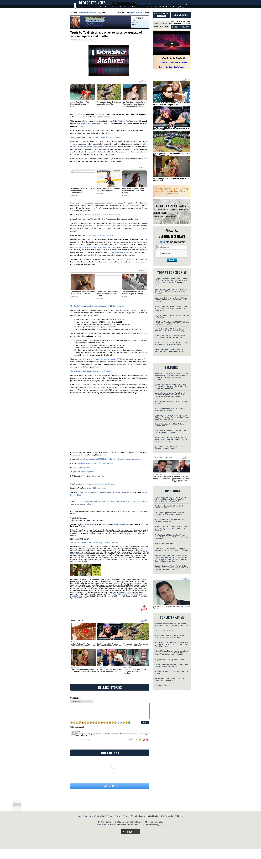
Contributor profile (90, 25)
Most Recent (167, 7)
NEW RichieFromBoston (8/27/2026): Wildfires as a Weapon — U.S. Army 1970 (172, 323)
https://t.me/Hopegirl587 (86, 472)
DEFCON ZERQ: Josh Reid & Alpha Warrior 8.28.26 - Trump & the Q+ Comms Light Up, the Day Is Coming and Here (172, 417)
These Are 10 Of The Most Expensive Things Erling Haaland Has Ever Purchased (181, 479)
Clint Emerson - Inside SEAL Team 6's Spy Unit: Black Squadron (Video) (170, 431)
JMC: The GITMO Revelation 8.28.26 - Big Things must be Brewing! (170, 409)
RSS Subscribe (167, 816)
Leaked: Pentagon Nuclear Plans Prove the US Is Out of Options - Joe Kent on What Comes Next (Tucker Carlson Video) (170, 395)
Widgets (179, 816)
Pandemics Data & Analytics (105, 359)
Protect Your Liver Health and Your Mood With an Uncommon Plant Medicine (171, 665)
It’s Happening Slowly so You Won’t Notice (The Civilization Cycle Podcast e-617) (170, 636)
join (80, 517)
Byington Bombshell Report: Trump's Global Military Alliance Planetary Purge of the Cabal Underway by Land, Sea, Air (171, 568)
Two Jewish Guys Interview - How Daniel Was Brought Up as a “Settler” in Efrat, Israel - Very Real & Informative (171, 644)
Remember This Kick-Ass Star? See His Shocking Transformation (83, 191)
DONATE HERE (161, 16)
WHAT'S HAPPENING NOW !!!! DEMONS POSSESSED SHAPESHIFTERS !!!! (170, 336)
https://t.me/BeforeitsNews (164, 217)
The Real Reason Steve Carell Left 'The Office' (162, 477)
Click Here (89, 524)
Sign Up (187, 4)
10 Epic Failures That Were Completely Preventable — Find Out (83, 645)
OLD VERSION (181, 14)
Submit (171, 260)
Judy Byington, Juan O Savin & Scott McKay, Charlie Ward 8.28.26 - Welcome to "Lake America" (171, 291)
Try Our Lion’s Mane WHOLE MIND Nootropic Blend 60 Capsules (94, 543)
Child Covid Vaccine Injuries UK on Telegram (104, 215)
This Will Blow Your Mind (164, 544)
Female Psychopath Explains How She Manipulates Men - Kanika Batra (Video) (169, 350)
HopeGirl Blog (75, 495)
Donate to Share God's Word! (172, 67)
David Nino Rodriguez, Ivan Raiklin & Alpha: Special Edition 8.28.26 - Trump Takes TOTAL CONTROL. (171, 299)
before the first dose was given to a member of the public (94, 247)
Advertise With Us (93, 816)
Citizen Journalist (119, 524)
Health (96, 7)
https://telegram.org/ (181, 209)
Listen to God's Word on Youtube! (172, 62)
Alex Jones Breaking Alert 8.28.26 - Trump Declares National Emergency (170, 447)
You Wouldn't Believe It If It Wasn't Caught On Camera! (132, 293)
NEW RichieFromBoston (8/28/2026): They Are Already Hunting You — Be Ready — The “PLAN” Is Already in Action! (171, 386)
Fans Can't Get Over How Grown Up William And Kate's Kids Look (109, 670)
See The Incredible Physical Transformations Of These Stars (109, 645)
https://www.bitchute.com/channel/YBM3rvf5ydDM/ (95, 463)
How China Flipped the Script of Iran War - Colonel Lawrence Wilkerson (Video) (170, 513)
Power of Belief (117, 7)
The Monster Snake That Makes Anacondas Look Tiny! (135, 645)
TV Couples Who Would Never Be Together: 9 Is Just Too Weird (83, 670)
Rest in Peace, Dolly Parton (165, 630)
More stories (99, 25)
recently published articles (119, 252)
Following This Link (79, 598)
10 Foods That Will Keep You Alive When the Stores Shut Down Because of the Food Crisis (171, 624)
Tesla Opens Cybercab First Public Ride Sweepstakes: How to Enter (169, 679)
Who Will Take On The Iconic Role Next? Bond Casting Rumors (171, 607)
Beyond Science (105, 7)
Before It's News (92, 2)
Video (153, 7)
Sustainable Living (130, 7)
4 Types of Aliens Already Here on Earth (169, 660)
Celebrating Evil (161, 685)
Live (148, 7)
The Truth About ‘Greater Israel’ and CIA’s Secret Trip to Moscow (170, 520)
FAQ (104, 816)
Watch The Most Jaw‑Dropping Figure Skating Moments (108, 189)
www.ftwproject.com (96, 476)
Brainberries (74, 195)
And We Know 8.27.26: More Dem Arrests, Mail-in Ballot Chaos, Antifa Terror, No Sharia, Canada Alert (171, 537)
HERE (96, 367)
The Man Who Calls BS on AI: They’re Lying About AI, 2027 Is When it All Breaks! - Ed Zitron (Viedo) (171, 308)
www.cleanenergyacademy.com (103, 484)
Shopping (176, 7)
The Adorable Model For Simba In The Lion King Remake (83, 293)
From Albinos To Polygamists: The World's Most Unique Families (135, 671)
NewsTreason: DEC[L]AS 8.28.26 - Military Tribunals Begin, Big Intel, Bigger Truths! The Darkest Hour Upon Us (171, 439)
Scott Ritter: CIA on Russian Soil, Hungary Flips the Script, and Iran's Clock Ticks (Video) (171, 549)
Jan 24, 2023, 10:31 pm (83, 739)
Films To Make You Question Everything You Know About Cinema (133, 191)
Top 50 (158, 7)
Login (182, 4)
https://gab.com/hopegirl (82, 467)
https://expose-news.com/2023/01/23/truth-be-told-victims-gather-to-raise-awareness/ (110, 459)
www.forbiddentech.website (97, 488)
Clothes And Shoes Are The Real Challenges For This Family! (107, 294)
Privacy (119, 816)
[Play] (171, 43)
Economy (89, 7)
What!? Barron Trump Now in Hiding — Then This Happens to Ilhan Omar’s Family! (171, 343)
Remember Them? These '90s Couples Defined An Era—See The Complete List (171, 104)
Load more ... (110, 786)
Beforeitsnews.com (87, 13)
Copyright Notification (149, 816)
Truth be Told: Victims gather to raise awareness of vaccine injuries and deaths (105, 492)
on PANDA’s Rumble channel (128, 364)
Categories (183, 7)
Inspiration (141, 7)
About (81, 816)
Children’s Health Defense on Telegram (106, 137)
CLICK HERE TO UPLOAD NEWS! (181, 27)
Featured (82, 7)
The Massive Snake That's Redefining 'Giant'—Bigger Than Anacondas (171, 154)
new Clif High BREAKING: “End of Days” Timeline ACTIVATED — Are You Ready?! (170, 330)
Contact (111, 816)
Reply (131, 739)
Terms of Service (131, 816)
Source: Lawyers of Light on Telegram (99, 235)
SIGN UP (161, 242)
